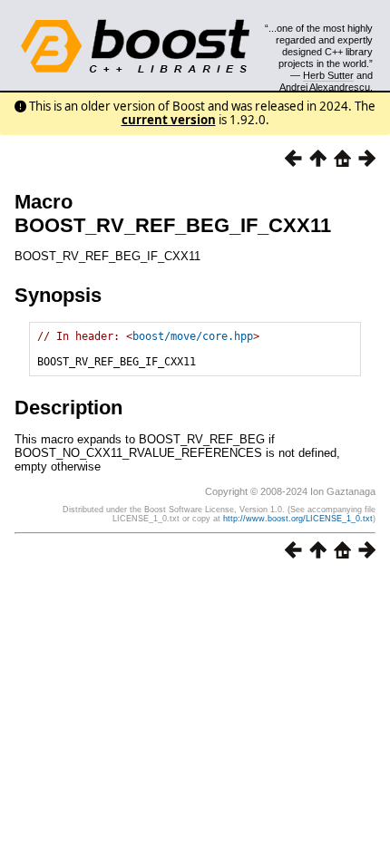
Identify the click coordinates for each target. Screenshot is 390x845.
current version (169, 120)
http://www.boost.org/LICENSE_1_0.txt (298, 518)
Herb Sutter (328, 75)
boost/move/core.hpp (192, 336)
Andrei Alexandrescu (324, 87)
